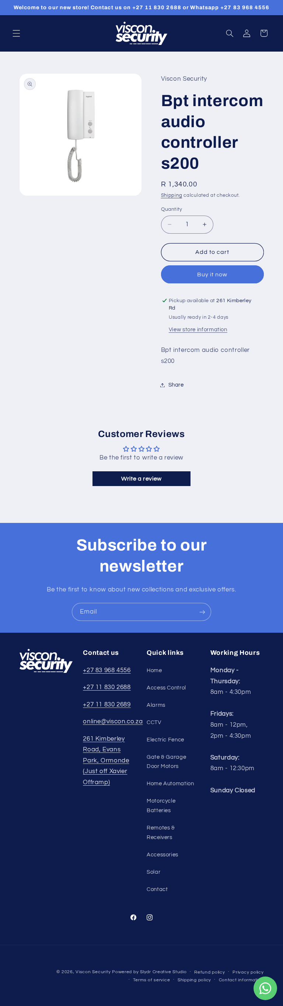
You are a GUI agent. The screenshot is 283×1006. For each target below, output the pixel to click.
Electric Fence (165, 740)
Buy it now (212, 274)
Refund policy (209, 972)
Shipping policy (194, 980)
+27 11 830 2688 (106, 687)
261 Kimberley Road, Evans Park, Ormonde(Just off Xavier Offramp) (106, 761)
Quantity (171, 209)
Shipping (171, 195)
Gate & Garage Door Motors (166, 761)
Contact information (241, 980)
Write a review (141, 479)
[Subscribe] (202, 612)
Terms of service (151, 980)
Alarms (156, 705)
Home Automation (170, 783)
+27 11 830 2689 (106, 704)
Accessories (162, 854)
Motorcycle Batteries (161, 805)
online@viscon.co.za (113, 721)
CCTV (154, 722)
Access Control (166, 688)
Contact (157, 889)
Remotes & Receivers (161, 832)
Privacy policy (248, 972)
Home (154, 670)
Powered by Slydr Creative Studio (149, 972)
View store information (198, 329)
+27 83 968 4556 (106, 670)
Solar (153, 872)
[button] (16, 33)
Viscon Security (93, 972)
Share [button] (176, 385)
